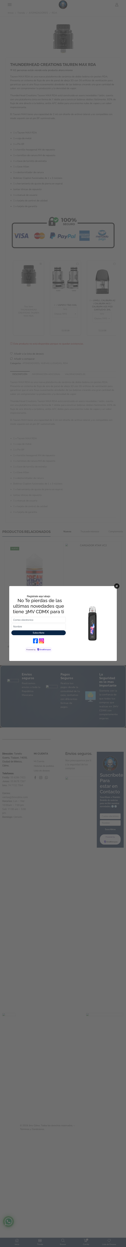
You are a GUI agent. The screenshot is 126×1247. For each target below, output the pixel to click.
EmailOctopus (45, 649)
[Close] (116, 586)
